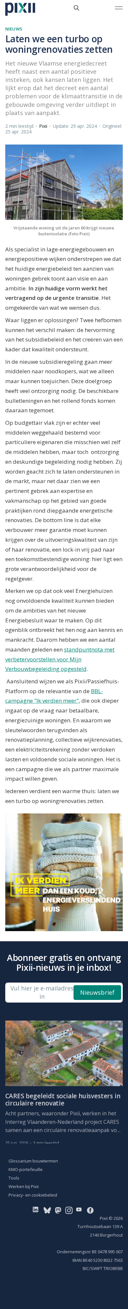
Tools (14, 1178)
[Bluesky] (47, 1210)
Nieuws (14, 29)
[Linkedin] (37, 1210)
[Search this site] (76, 8)
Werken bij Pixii (24, 1186)
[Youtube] (80, 1210)
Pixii (43, 126)
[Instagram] (69, 1210)
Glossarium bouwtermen (33, 1161)
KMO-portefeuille (26, 1169)
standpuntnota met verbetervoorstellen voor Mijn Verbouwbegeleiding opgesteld (60, 659)
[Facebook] (90, 1210)
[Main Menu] (119, 8)
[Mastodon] (58, 1210)
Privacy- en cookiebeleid (33, 1195)
